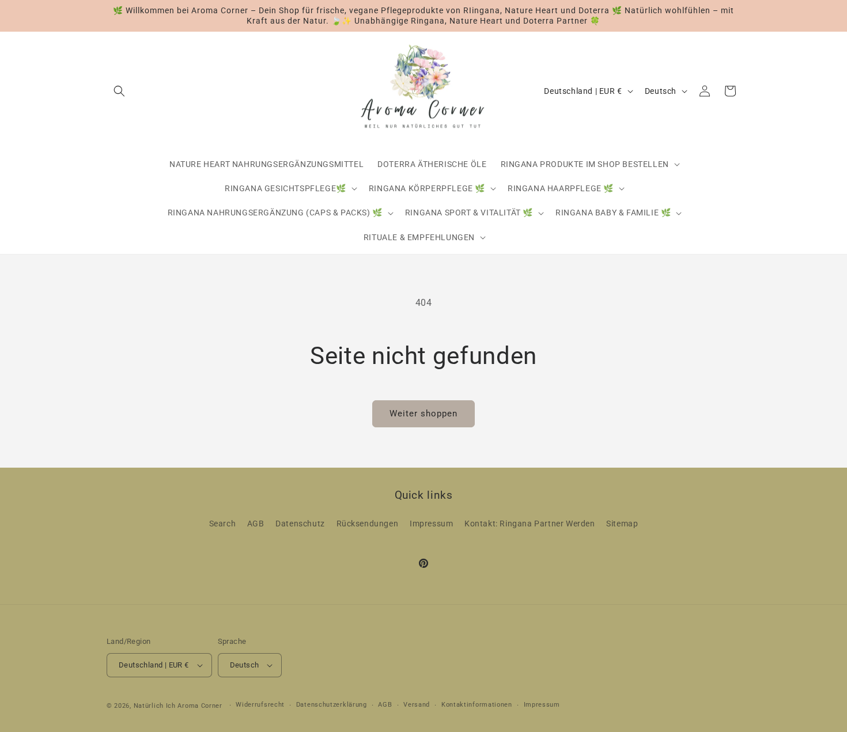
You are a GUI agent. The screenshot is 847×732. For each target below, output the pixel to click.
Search (222, 523)
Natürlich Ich (155, 706)
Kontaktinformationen (476, 704)
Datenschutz (300, 523)
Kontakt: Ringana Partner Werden (529, 523)
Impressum (431, 523)
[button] (119, 91)
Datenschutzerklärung (331, 704)
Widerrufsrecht (260, 704)
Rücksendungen (367, 523)
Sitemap (622, 523)
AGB (255, 523)
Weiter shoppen (423, 413)
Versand (416, 704)
